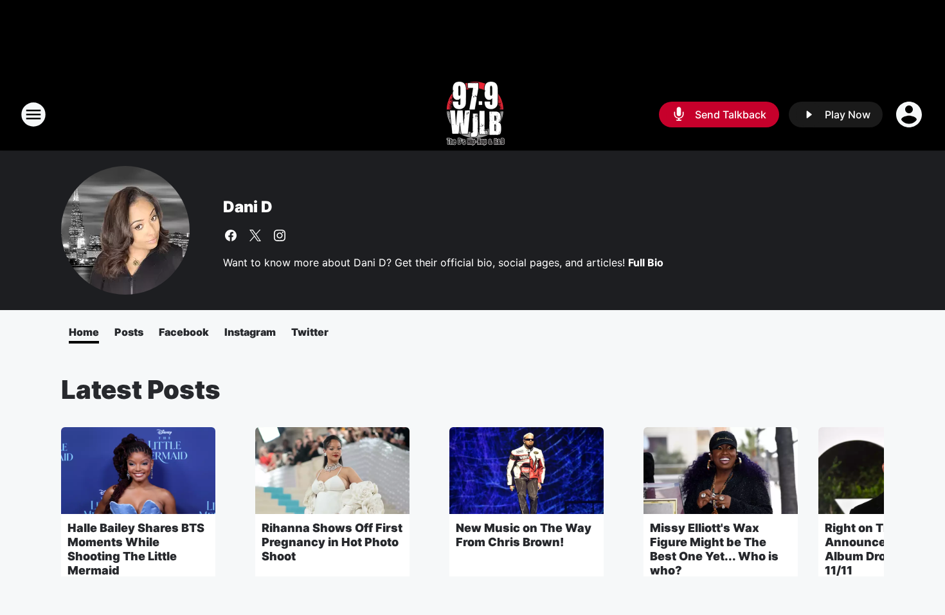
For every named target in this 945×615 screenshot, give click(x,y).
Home (84, 332)
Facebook (184, 332)
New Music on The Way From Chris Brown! (523, 535)
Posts (128, 332)
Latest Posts (141, 389)
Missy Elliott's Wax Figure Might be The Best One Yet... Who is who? (714, 549)
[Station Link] (473, 114)
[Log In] (910, 114)
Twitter (309, 332)
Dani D (248, 206)
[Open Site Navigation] (33, 114)
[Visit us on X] (255, 235)
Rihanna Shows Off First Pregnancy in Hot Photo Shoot (332, 542)
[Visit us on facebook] (231, 235)
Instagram (250, 332)
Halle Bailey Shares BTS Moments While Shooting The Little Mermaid (136, 549)
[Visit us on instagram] (279, 235)
